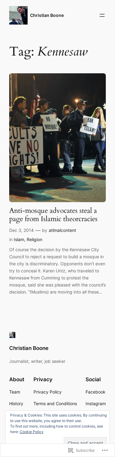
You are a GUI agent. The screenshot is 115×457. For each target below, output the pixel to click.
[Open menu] (102, 15)
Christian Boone (47, 15)
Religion (34, 239)
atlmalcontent (62, 230)
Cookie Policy (32, 431)
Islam (19, 239)
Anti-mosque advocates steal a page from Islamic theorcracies (53, 215)
